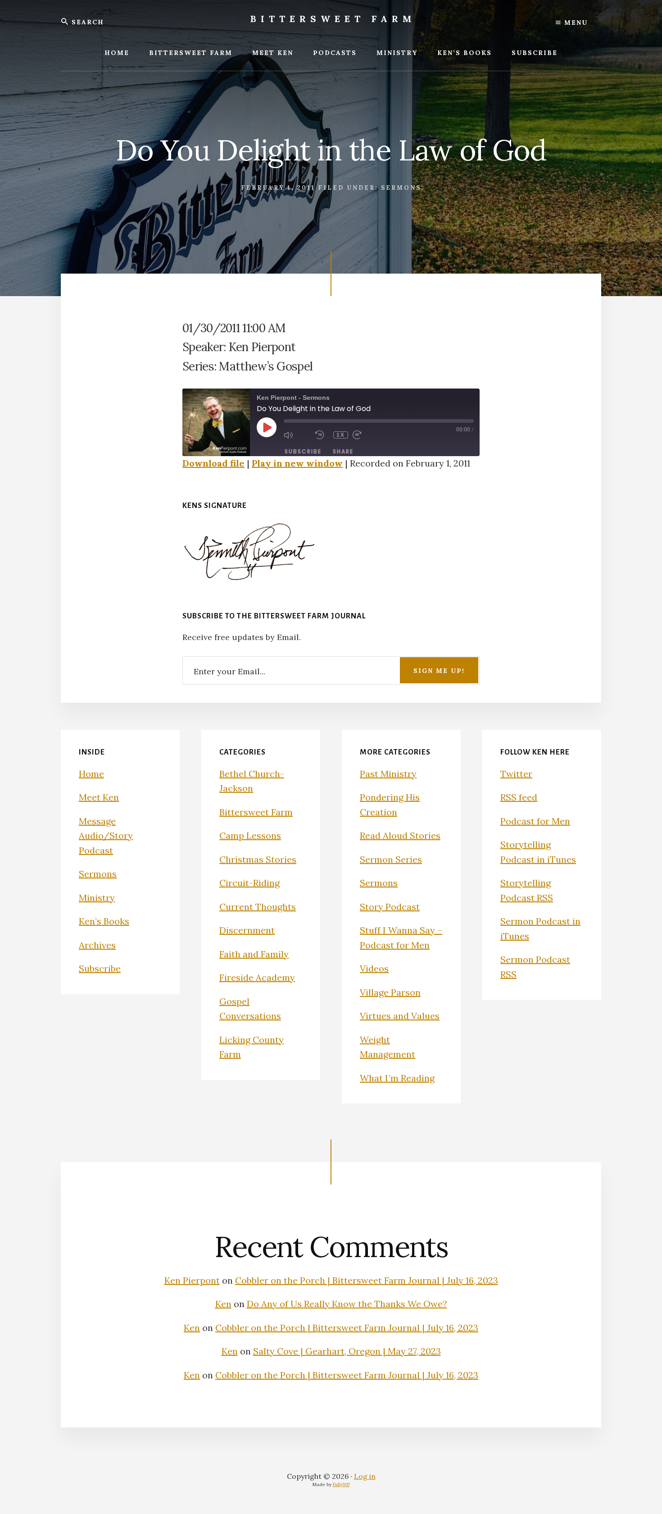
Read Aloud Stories (400, 835)
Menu (575, 22)
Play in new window (297, 463)
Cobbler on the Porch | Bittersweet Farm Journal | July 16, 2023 (366, 1280)
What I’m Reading (397, 1078)
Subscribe (303, 451)
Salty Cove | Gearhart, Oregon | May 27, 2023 (347, 1351)
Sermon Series (391, 859)
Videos (374, 968)
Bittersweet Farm (333, 18)
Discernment (247, 930)
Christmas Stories (257, 859)
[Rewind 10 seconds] (322, 435)
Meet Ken (99, 797)
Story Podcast (390, 906)
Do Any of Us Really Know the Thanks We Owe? (347, 1303)
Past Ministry (388, 773)
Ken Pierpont (192, 1280)
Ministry (97, 897)
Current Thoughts (257, 906)
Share (343, 451)
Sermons (401, 188)
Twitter (516, 773)
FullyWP (341, 1484)
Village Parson (390, 992)
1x (340, 435)
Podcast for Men (535, 821)
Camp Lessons (250, 835)
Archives (97, 945)
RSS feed (518, 797)
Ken (223, 1303)
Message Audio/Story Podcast (106, 835)
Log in (365, 1476)
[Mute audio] (297, 435)
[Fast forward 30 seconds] (366, 435)
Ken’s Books (104, 921)
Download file (213, 463)
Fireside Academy (257, 977)
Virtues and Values (400, 1015)
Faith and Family (254, 954)
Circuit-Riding (249, 882)
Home (91, 773)
